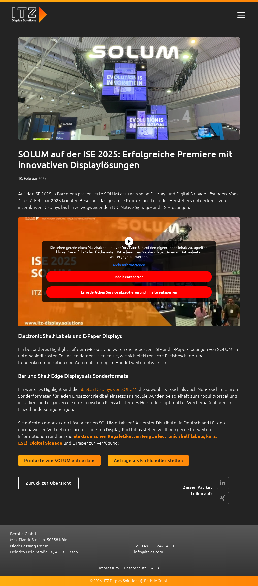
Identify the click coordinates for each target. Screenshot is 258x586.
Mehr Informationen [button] (129, 265)
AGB (155, 567)
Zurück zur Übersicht (48, 483)
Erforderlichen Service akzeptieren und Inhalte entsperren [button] (129, 292)
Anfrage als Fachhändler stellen (148, 460)
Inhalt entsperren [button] (129, 276)
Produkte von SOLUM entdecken (59, 460)
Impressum (109, 567)
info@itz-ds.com (148, 551)
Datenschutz (135, 567)
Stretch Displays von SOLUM (108, 389)
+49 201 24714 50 (157, 545)
